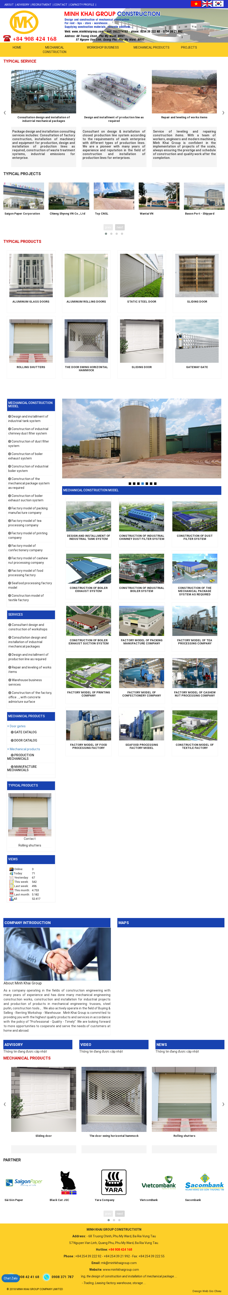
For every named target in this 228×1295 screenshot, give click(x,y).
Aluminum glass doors (30, 301)
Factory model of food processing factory (88, 746)
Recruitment (41, 4)
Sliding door (197, 301)
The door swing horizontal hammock (86, 369)
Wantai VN (146, 213)
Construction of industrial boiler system (141, 589)
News (162, 1044)
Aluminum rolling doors (86, 301)
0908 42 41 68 (28, 1277)
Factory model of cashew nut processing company (195, 694)
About (9, 4)
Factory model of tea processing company (194, 642)
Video (85, 1044)
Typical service (19, 61)
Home (17, 47)
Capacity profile (82, 4)
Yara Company (104, 1200)
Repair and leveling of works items (184, 117)
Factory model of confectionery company (141, 694)
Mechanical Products (151, 47)
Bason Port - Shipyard (199, 213)
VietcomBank (149, 1200)
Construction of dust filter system (195, 537)
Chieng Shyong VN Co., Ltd (67, 213)
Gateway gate (197, 367)
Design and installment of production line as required (114, 119)
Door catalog (25, 740)
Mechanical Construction (54, 50)
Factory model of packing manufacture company (142, 642)
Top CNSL (101, 213)
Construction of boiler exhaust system (89, 589)
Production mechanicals (20, 756)
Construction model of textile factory (195, 746)
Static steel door (141, 301)
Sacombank (193, 1200)
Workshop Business (103, 47)
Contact (60, 4)
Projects (189, 47)
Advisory (22, 4)
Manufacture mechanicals (22, 768)
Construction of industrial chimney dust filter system (141, 537)
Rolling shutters (31, 367)
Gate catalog (25, 732)
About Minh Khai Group (23, 983)
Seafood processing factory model (141, 746)
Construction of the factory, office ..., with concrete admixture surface (30, 697)
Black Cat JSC (59, 1200)
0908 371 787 (63, 1277)
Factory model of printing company (88, 694)
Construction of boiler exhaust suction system (89, 642)
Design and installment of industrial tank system (88, 537)
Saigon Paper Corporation (22, 213)
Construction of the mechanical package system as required (29, 483)
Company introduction (27, 922)
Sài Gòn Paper (13, 1200)
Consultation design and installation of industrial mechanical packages (43, 119)
